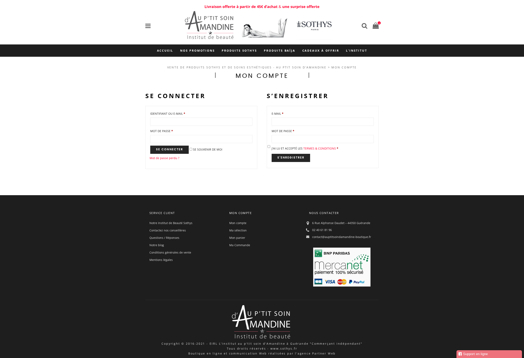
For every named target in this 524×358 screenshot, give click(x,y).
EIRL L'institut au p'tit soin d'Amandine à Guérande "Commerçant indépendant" (286, 344)
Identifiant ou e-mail (167, 114)
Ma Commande (239, 245)
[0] (374, 25)
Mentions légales (161, 260)
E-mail (277, 114)
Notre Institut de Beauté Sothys (170, 223)
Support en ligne (475, 354)
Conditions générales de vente (170, 252)
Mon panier (237, 238)
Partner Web (324, 353)
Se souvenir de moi (207, 149)
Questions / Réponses (164, 238)
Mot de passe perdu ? (164, 158)
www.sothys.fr (283, 348)
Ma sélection (238, 230)
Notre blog (156, 245)
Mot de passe (161, 131)
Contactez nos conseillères (167, 230)
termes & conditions (319, 148)
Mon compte (237, 223)
